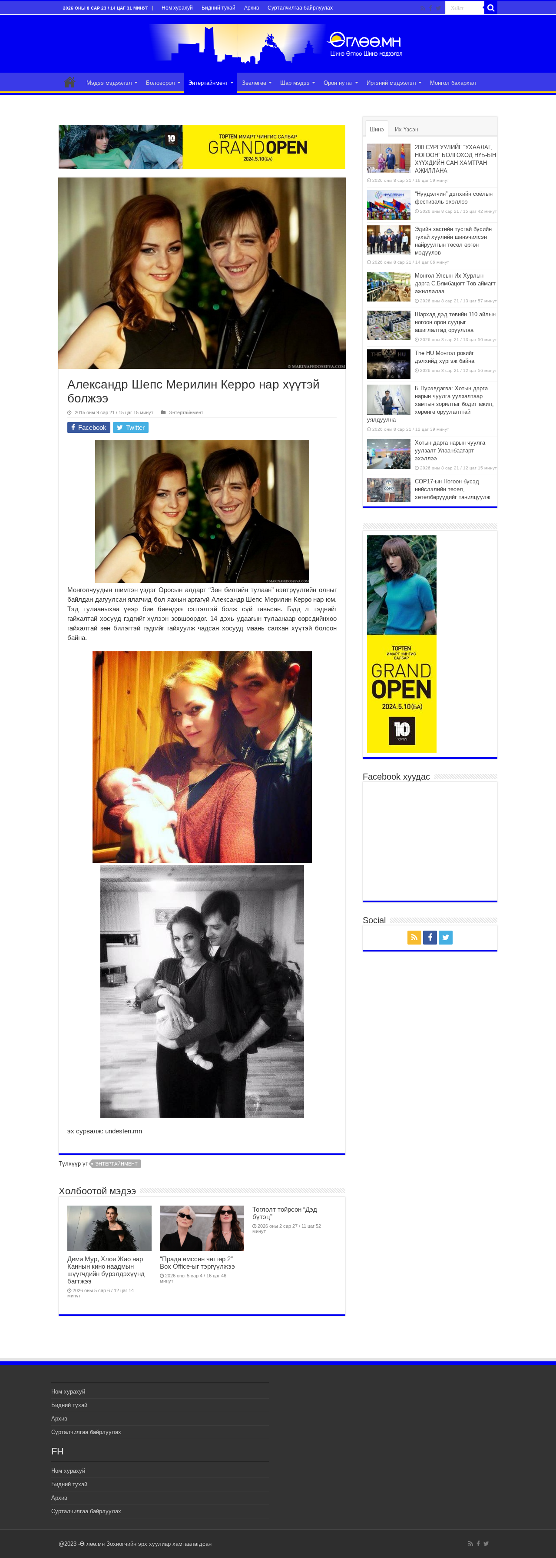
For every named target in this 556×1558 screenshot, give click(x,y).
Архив (251, 8)
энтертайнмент (116, 1163)
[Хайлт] (490, 7)
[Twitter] (438, 8)
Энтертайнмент (208, 83)
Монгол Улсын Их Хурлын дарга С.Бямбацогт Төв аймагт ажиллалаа (455, 283)
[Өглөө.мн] (278, 42)
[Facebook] (430, 8)
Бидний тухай (218, 8)
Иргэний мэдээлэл (391, 83)
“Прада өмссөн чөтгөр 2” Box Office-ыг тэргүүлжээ (197, 1262)
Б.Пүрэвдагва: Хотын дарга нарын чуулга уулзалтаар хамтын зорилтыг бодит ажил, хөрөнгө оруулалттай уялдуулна (430, 404)
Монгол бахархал (453, 83)
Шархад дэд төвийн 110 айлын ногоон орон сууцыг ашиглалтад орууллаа (455, 322)
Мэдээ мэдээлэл (109, 83)
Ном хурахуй (177, 8)
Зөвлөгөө (254, 83)
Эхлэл (70, 82)
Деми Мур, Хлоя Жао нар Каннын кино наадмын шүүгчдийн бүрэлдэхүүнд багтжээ (106, 1270)
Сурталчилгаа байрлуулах (300, 8)
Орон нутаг (338, 83)
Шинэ (377, 129)
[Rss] (423, 8)
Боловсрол (160, 83)
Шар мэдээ (295, 83)
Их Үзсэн (406, 129)
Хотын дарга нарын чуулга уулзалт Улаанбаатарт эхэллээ (450, 450)
